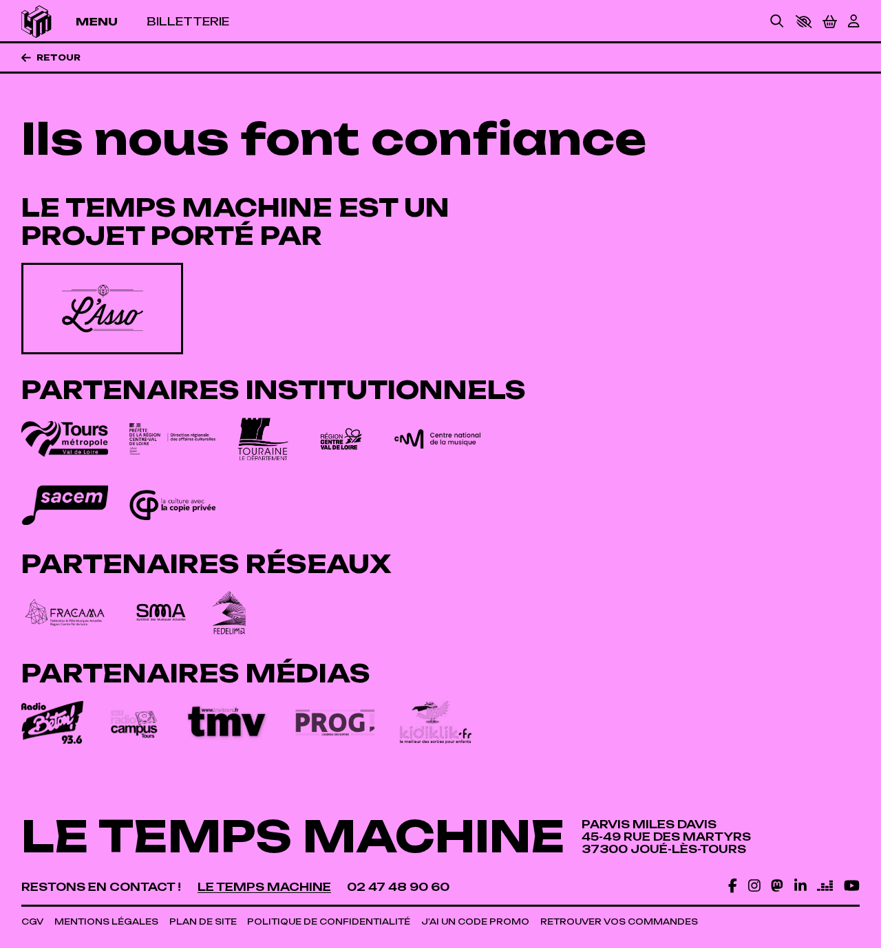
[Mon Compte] (853, 22)
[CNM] (437, 439)
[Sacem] (64, 504)
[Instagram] (754, 886)
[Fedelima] (229, 612)
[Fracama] (64, 612)
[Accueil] (36, 22)
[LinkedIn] (800, 886)
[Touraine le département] (262, 439)
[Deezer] (825, 886)
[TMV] (227, 722)
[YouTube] (852, 886)
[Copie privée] (172, 505)
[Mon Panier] (829, 22)
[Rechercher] (777, 22)
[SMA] (160, 612)
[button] (803, 21)
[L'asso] (102, 308)
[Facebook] (732, 886)
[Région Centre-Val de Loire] (341, 439)
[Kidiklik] (435, 722)
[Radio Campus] (134, 722)
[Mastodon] (777, 886)
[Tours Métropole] (64, 439)
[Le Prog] (335, 722)
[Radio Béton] (52, 722)
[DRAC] (172, 439)
